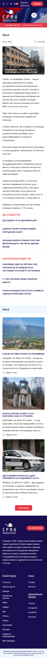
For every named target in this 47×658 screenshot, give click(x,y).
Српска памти (8, 587)
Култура (6, 629)
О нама (31, 582)
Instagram (32, 608)
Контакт (32, 587)
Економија (7, 625)
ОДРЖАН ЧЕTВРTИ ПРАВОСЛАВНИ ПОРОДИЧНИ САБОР (21, 25)
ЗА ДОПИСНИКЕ (35, 528)
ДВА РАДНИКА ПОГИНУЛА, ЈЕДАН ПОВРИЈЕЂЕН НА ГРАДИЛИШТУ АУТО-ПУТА (20, 476)
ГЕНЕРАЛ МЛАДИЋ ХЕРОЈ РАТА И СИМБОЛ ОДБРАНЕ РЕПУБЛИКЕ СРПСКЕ (22, 292)
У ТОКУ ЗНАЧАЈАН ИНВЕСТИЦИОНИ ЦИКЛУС (19, 280)
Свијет (5, 620)
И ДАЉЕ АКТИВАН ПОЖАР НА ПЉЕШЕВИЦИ (23, 353)
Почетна (6, 582)
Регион (5, 616)
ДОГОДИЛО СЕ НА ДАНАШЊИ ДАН (19, 220)
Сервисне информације (8, 635)
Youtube (32, 617)
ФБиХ (4, 602)
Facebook (32, 612)
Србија (5, 607)
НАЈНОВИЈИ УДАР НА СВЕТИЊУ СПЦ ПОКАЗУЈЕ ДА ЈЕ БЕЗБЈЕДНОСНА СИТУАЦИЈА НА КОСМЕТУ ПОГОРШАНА (21, 267)
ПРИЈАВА (37, 4)
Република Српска (7, 597)
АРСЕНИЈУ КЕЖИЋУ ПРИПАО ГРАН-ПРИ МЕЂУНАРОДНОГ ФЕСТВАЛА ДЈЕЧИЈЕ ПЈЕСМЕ (21, 243)
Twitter (31, 603)
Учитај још (23, 508)
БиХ (4, 611)
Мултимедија (8, 641)
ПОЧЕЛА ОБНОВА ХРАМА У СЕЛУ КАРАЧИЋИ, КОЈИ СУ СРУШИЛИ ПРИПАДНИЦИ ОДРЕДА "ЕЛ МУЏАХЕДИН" (22, 414)
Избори (5, 591)
